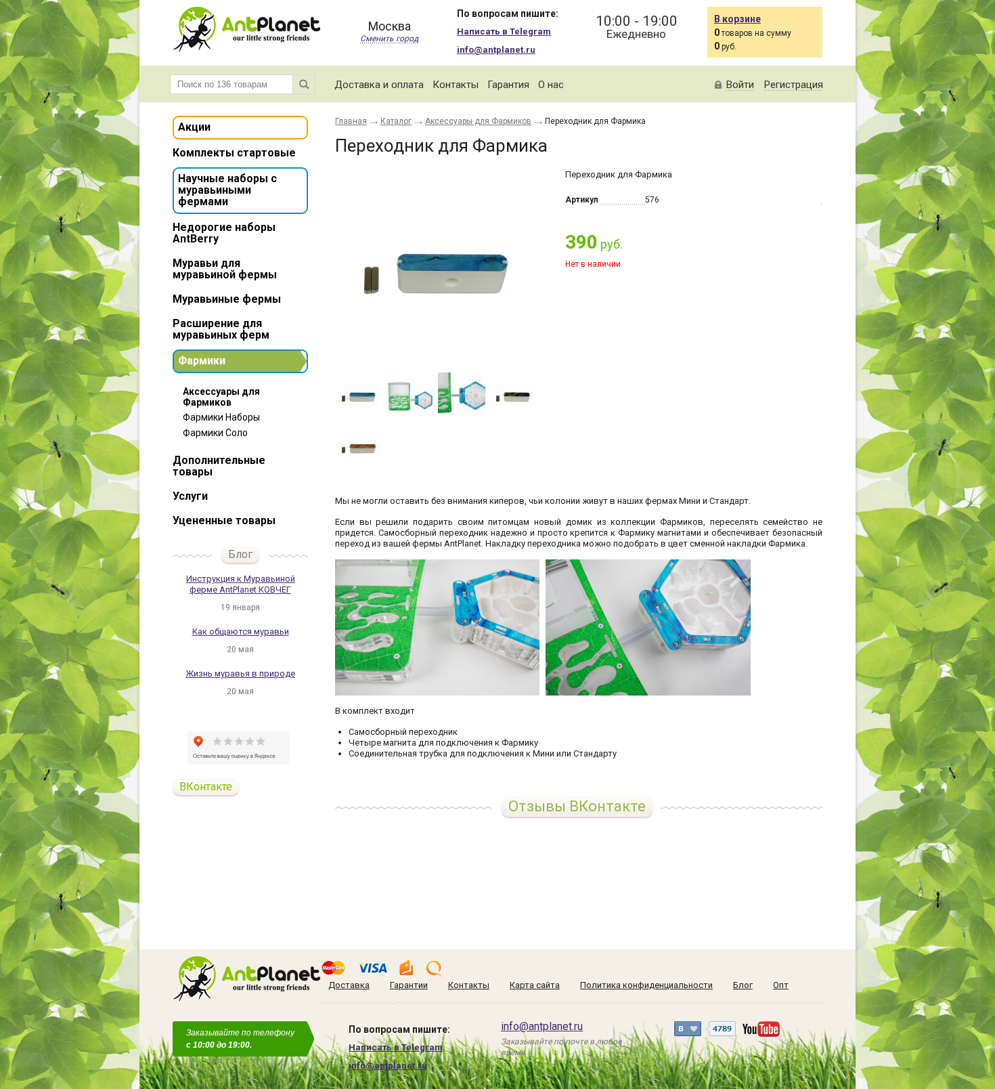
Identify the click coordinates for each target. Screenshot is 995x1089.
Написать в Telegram (504, 31)
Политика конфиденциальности (646, 985)
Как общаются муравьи (240, 631)
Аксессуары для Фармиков (221, 397)
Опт (781, 985)
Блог (240, 554)
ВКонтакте (205, 786)
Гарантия (508, 84)
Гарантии (409, 985)
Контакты (456, 84)
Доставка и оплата (379, 84)
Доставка (349, 985)
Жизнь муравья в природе (240, 673)
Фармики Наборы (221, 417)
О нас (551, 84)
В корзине (737, 19)
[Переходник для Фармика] (436, 269)
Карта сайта (535, 985)
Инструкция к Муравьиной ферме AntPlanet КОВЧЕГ (240, 584)
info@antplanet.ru (496, 50)
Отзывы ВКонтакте (577, 806)
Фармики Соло (215, 432)
